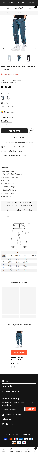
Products (10, 13)
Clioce (10, 78)
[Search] (8, 8)
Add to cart (14, 131)
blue (12, 367)
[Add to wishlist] (31, 130)
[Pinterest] (2, 423)
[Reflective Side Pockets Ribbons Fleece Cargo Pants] (19, 339)
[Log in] (30, 8)
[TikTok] (7, 423)
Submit (31, 409)
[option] (19, 33)
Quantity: (4, 121)
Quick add (19, 352)
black (14, 367)
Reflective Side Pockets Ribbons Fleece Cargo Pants (19, 359)
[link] (10, 311)
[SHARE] (35, 131)
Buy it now (19, 137)
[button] (31, 49)
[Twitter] (11, 423)
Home (3, 13)
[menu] (2, 8)
